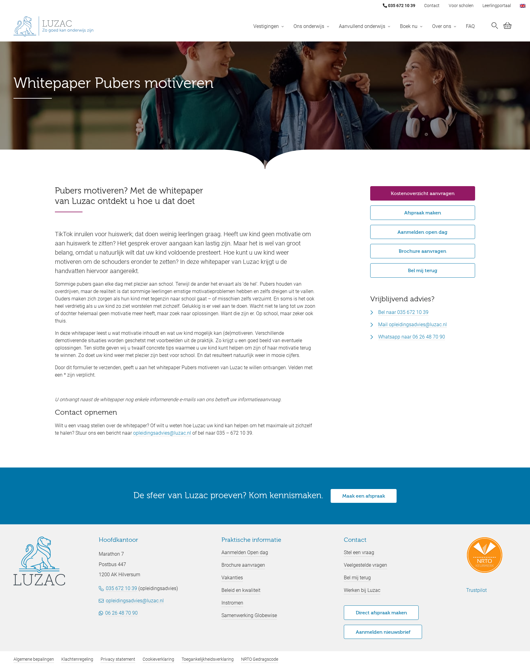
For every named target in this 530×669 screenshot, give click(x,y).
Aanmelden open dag (422, 232)
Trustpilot (476, 590)
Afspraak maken (422, 213)
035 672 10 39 (401, 5)
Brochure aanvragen (422, 251)
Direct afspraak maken (381, 613)
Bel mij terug (422, 270)
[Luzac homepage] (53, 26)
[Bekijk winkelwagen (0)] (507, 26)
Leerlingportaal (496, 5)
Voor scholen (461, 5)
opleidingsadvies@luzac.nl (162, 433)
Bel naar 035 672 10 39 (403, 312)
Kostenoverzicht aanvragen (423, 193)
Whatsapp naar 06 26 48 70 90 (411, 337)
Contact (432, 5)
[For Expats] (523, 5)
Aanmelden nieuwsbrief (383, 632)
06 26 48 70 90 (121, 613)
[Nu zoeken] (494, 26)
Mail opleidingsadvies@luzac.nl (412, 324)
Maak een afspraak (363, 496)
